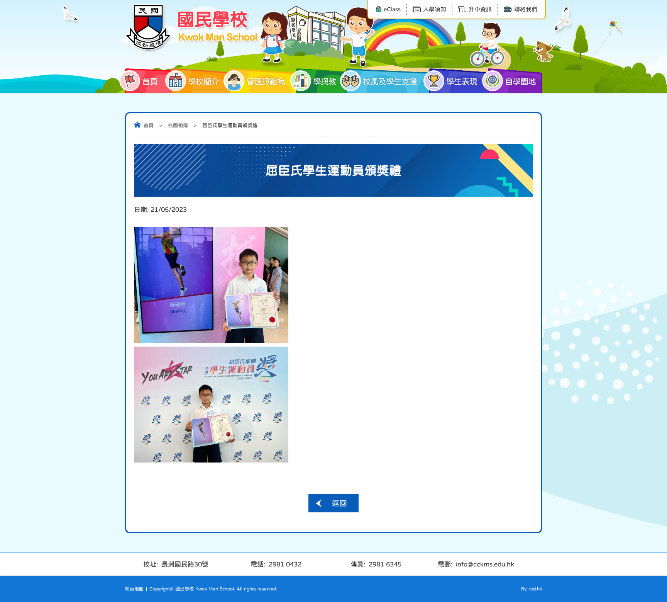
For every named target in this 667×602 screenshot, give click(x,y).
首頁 (149, 81)
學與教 (324, 81)
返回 (339, 503)
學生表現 (461, 81)
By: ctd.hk (531, 589)
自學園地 (520, 81)
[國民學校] (192, 28)
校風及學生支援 (390, 81)
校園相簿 (178, 125)
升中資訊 (480, 9)
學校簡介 (203, 81)
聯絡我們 (525, 9)
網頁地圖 (134, 589)
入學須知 (434, 9)
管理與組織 (265, 81)
